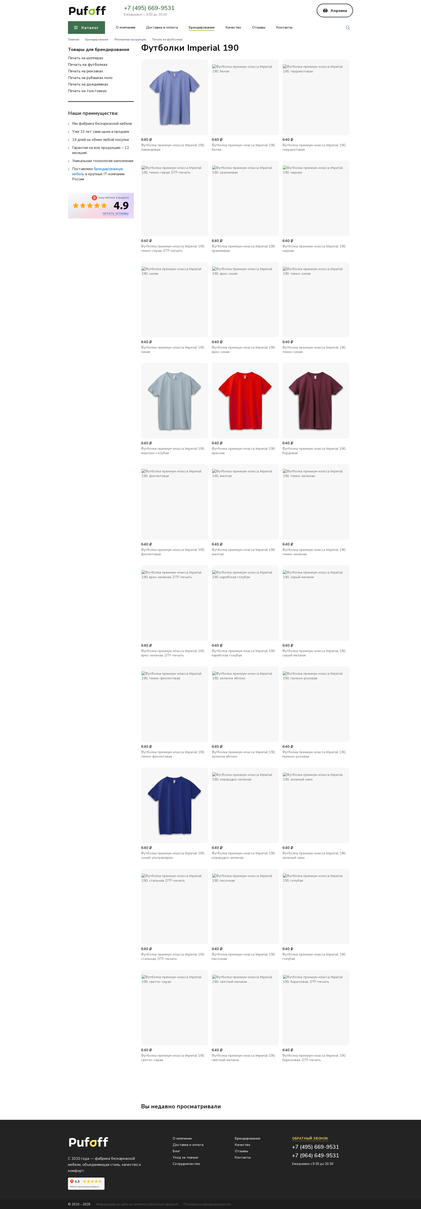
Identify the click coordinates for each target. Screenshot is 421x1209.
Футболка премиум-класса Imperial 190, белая (243, 147)
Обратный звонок (310, 1139)
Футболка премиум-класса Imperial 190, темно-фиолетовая (173, 754)
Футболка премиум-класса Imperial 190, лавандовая (173, 147)
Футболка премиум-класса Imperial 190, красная (243, 450)
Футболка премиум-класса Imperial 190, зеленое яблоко (243, 754)
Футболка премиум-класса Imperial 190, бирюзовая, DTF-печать (314, 1057)
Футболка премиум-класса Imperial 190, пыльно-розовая (314, 754)
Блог (176, 1151)
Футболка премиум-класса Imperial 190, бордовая (314, 450)
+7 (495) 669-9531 (149, 8)
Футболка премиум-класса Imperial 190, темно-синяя (314, 349)
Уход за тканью (185, 1157)
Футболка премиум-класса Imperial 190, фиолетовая (173, 551)
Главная (73, 39)
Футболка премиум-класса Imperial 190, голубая (314, 956)
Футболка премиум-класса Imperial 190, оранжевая (243, 248)
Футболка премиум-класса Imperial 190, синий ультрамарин (173, 855)
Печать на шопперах (85, 58)
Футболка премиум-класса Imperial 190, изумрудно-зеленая (243, 855)
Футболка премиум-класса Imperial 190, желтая (243, 551)
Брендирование (202, 27)
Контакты (284, 27)
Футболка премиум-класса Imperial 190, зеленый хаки (314, 855)
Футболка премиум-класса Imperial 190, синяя (173, 349)
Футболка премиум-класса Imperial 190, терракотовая (314, 147)
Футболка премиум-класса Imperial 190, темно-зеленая (314, 551)
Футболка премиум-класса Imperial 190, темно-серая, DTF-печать (173, 248)
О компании (125, 27)
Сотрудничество (186, 1163)
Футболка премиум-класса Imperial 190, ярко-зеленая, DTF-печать (173, 653)
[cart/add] (174, 127)
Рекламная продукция (130, 39)
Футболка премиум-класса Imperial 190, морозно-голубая (173, 450)
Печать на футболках (167, 39)
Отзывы (258, 27)
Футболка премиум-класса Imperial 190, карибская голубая (243, 653)
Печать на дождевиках (88, 84)
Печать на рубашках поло (90, 77)
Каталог (90, 27)
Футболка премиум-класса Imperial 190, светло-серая (173, 1057)
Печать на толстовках (87, 90)
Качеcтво (233, 27)
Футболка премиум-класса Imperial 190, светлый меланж (243, 1057)
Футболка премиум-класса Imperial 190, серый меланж (314, 653)
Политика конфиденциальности (207, 1204)
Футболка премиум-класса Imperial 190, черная (314, 248)
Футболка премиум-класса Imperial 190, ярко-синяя (243, 349)
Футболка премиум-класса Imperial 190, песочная (243, 956)
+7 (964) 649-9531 (315, 1155)
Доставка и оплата (162, 27)
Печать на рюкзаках (85, 71)
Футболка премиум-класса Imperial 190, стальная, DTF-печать (173, 956)
